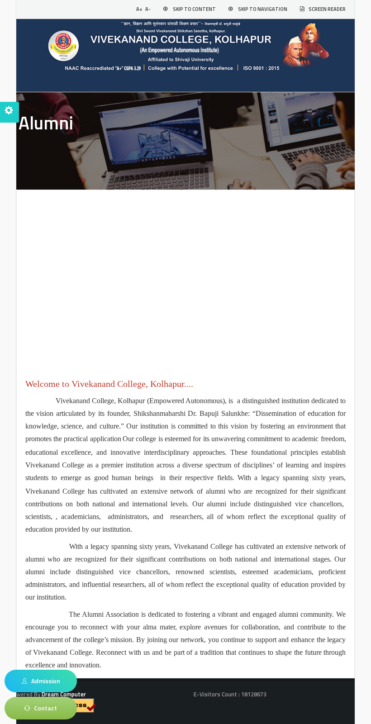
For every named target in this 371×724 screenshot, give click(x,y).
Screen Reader (327, 9)
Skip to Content (194, 9)
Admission (43, 681)
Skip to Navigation (262, 9)
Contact (43, 708)
